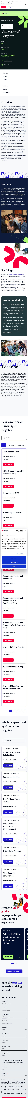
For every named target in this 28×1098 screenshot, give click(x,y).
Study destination (7, 1053)
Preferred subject (6, 1046)
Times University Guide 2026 (16, 274)
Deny (14, 566)
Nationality (5, 1027)
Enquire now (8, 464)
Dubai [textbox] (3, 1075)
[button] (12, 963)
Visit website (7, 65)
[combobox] (4, 1017)
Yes (4, 7)
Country (4, 1067)
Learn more (8, 765)
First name (5, 1001)
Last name (5, 1007)
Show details (20, 553)
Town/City (5, 1073)
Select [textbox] (4, 1029)
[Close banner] (25, 530)
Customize (13, 562)
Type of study (6, 1033)
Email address (5, 1020)
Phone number (6, 1014)
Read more (8, 956)
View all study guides (13, 971)
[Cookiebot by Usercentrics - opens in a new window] (17, 531)
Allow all (14, 558)
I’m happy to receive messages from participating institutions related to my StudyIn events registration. (15, 1093)
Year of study (5, 1040)
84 (21, 711)
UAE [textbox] (3, 1069)
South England (8, 61)
